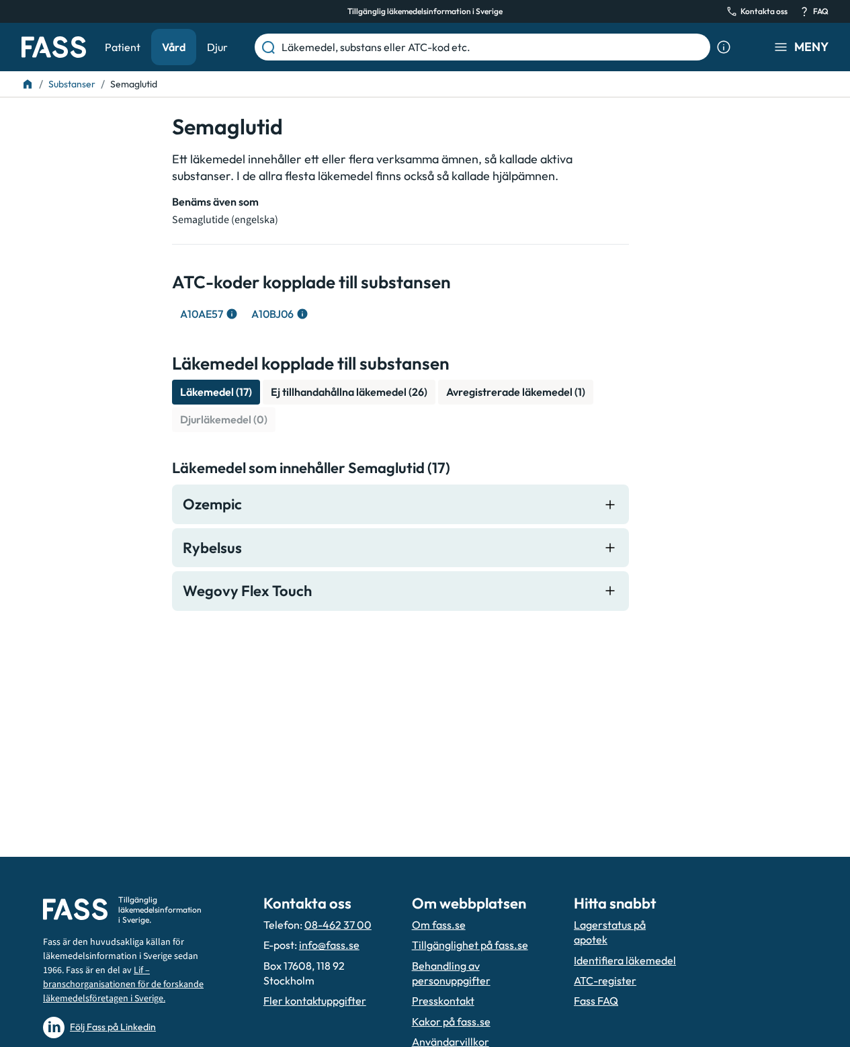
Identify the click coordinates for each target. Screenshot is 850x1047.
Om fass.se (439, 924)
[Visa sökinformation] (724, 47)
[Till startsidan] (28, 84)
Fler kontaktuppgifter (314, 1000)
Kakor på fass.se (451, 1021)
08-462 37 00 (338, 924)
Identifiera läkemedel (625, 960)
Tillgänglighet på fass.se (470, 945)
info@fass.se (329, 945)
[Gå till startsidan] (54, 47)
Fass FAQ (596, 1000)
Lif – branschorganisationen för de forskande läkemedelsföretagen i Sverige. (123, 984)
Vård (173, 47)
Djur (217, 47)
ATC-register (605, 980)
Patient (122, 47)
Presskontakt (443, 1000)
